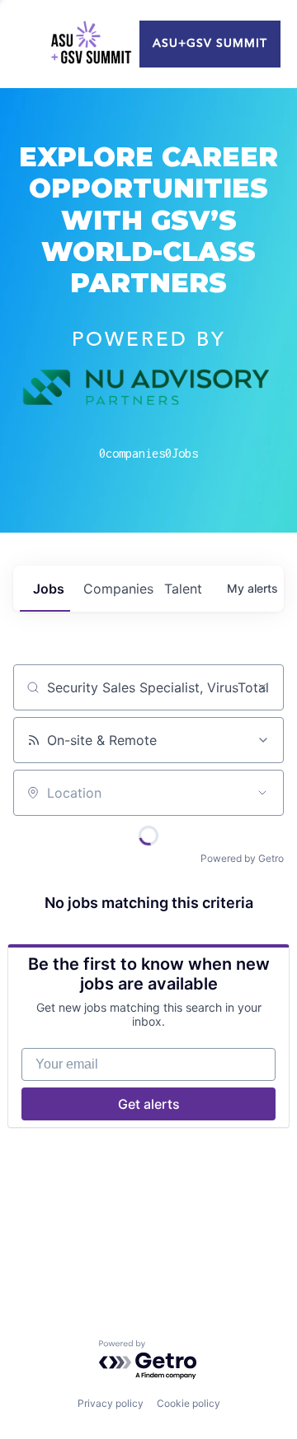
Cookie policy (188, 1403)
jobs (48, 588)
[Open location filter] (262, 793)
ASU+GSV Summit (210, 43)
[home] (91, 44)
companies (117, 588)
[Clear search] (262, 687)
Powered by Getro (242, 858)
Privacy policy (111, 1403)
